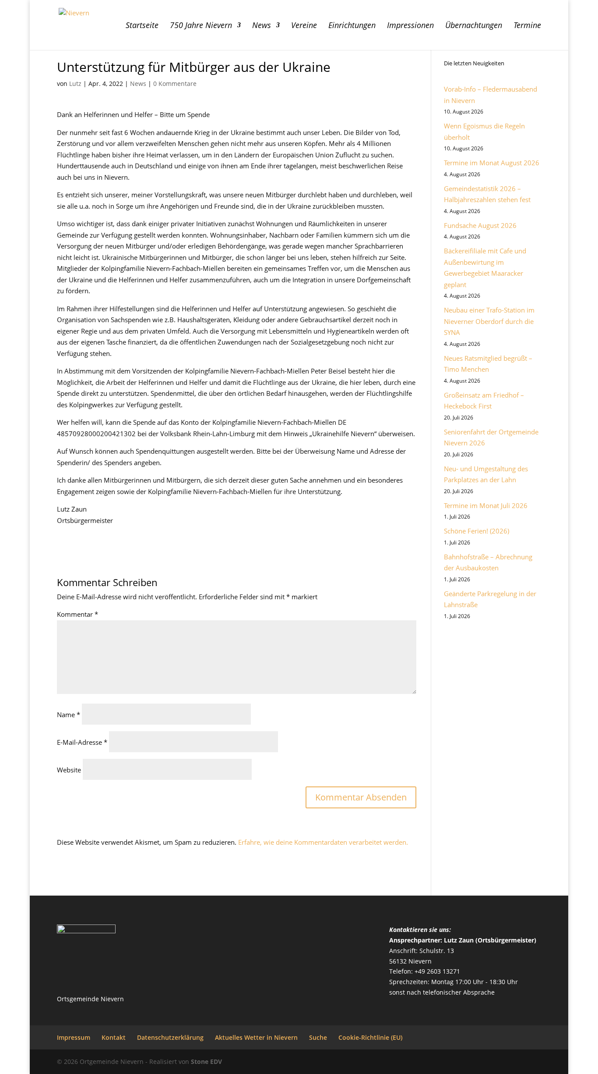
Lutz (75, 83)
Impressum (73, 1037)
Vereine (304, 26)
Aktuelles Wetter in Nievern (256, 1037)
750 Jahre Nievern (201, 26)
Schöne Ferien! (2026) (476, 530)
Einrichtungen (352, 26)
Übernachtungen (473, 26)
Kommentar (77, 614)
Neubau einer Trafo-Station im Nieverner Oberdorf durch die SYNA (489, 321)
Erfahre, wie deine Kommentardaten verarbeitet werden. (323, 842)
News (261, 26)
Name (68, 714)
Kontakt (114, 1037)
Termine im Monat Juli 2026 (486, 505)
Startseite (142, 26)
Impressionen (410, 26)
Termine (527, 26)
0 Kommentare (175, 83)
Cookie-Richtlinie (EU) (370, 1037)
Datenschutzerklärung (170, 1037)
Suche (318, 1037)
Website (69, 769)
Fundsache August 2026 (480, 225)
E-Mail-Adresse (82, 742)
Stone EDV (206, 1061)
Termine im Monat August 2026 (491, 162)
